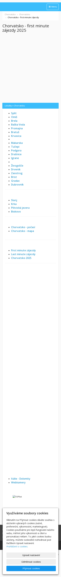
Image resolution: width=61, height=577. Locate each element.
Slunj (14, 200)
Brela (14, 121)
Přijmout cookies (31, 568)
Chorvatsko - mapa (22, 231)
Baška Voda (18, 124)
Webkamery (18, 482)
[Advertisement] (30, 68)
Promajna (17, 128)
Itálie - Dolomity (20, 478)
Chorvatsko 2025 (21, 258)
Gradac (15, 180)
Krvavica (16, 136)
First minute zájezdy (23, 250)
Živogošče (17, 165)
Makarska (17, 143)
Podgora (16, 150)
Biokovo (16, 211)
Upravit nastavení (31, 555)
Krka (14, 204)
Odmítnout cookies (31, 561)
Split (14, 113)
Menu (54, 6)
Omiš (14, 117)
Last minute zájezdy (23, 254)
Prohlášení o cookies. (17, 546)
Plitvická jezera (20, 207)
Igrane (15, 158)
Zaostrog (16, 173)
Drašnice (16, 154)
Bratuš (15, 132)
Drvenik (15, 169)
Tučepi (15, 146)
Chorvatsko (10, 14)
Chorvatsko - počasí (23, 227)
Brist (14, 177)
